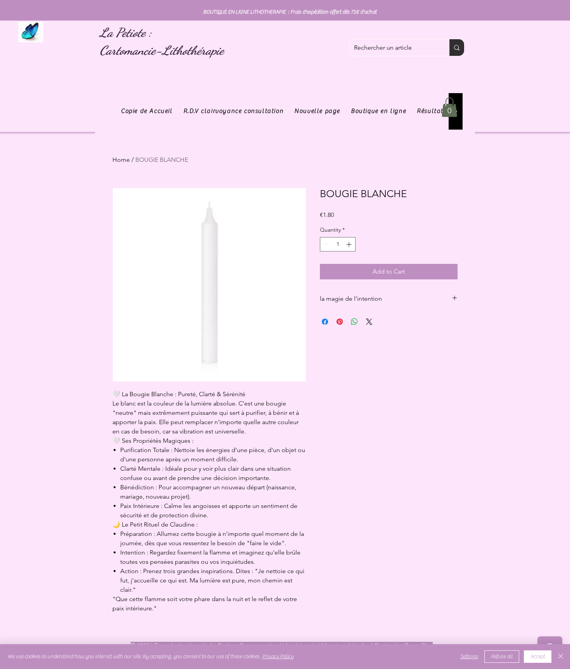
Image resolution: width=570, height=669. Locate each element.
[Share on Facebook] (325, 321)
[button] (449, 107)
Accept (537, 656)
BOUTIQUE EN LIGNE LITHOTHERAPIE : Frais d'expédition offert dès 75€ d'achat (290, 12)
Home (121, 159)
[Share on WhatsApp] (354, 321)
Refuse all (502, 656)
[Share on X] (369, 321)
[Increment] (349, 244)
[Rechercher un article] (456, 47)
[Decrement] (326, 244)
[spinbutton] (338, 244)
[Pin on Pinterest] (339, 321)
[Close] (560, 656)
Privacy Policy (278, 656)
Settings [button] (469, 656)
